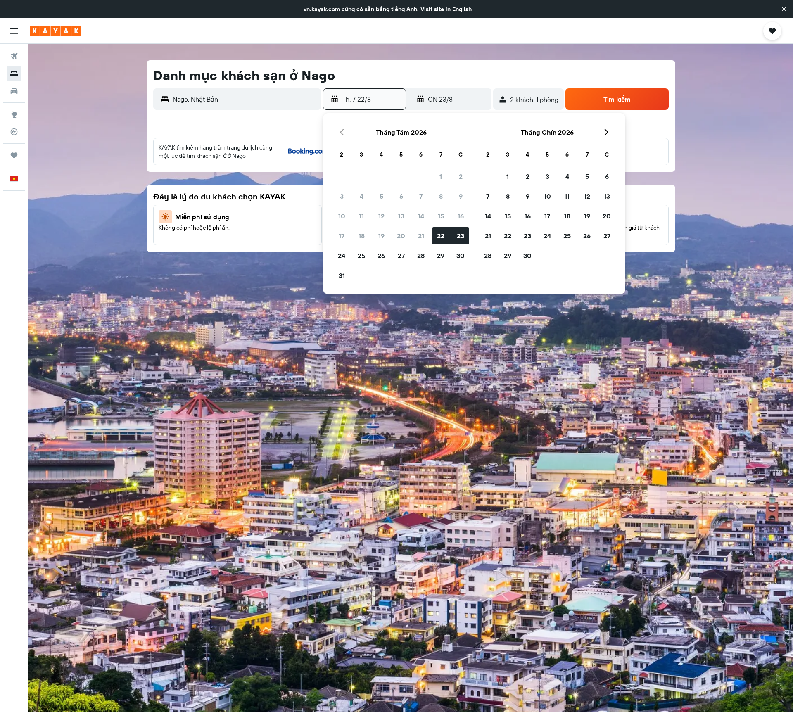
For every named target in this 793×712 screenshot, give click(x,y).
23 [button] (460, 236)
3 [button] (342, 196)
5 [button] (381, 196)
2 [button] (461, 176)
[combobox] (245, 99)
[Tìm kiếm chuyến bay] (14, 56)
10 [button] (341, 216)
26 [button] (381, 256)
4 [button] (361, 196)
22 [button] (440, 236)
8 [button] (441, 196)
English (462, 9)
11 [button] (361, 216)
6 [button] (401, 196)
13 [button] (401, 216)
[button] (784, 9)
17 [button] (341, 236)
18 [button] (362, 236)
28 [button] (421, 256)
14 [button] (421, 216)
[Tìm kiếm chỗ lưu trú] (14, 73)
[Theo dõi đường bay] (14, 131)
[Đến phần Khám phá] (14, 114)
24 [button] (341, 256)
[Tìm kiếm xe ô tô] (14, 91)
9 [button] (461, 196)
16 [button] (461, 216)
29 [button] (440, 256)
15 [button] (441, 216)
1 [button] (440, 176)
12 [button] (381, 216)
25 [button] (361, 256)
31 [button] (342, 275)
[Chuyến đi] (14, 155)
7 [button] (421, 196)
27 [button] (401, 256)
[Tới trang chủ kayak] (55, 31)
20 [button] (401, 236)
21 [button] (421, 236)
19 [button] (381, 236)
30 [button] (460, 256)
